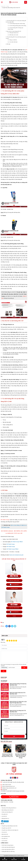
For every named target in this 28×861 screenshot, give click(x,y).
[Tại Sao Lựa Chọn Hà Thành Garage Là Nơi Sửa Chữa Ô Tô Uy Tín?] (7, 748)
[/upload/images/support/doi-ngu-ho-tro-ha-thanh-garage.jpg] (14, 600)
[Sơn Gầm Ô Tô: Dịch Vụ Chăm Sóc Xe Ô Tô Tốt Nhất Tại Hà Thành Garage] (21, 748)
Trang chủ (3, 6)
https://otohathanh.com (11, 788)
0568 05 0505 (8, 784)
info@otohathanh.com (10, 786)
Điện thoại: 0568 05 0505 (14, 580)
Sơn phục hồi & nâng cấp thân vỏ (9, 807)
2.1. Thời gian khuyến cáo (13, 32)
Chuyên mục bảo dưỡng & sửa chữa (9, 825)
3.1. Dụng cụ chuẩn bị (12, 39)
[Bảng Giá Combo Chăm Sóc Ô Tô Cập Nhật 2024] (5, 696)
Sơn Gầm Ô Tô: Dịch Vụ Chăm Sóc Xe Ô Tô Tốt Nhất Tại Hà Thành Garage (20, 755)
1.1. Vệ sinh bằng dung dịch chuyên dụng (16, 23)
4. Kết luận (8, 44)
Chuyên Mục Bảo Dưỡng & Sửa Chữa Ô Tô (11, 7)
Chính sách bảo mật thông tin (8, 847)
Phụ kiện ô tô (4, 814)
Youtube (14, 615)
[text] (16, 640)
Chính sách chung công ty (7, 845)
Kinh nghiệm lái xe (6, 836)
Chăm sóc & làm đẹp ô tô (7, 812)
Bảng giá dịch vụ (5, 818)
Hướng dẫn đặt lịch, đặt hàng (8, 851)
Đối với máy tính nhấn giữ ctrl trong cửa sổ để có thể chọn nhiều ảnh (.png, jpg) (13, 665)
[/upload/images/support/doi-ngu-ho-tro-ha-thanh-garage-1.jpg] (14, 570)
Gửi (3, 671)
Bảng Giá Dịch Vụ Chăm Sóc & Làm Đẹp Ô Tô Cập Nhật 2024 (18, 702)
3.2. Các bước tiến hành (12, 41)
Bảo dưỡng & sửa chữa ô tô (7, 810)
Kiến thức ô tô (5, 834)
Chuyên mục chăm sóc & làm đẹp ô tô (10, 830)
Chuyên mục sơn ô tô (6, 828)
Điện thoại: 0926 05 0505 (14, 607)
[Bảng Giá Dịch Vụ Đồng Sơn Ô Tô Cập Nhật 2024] (5, 714)
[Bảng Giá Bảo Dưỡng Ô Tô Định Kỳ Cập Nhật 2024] (5, 687)
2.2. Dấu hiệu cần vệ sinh (13, 34)
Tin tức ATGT (4, 840)
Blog (8, 6)
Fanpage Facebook (14, 588)
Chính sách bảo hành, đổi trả (8, 849)
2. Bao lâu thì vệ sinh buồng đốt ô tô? (13, 31)
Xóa (24, 667)
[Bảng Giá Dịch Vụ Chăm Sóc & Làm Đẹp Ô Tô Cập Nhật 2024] (5, 705)
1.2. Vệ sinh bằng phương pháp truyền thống (17, 25)
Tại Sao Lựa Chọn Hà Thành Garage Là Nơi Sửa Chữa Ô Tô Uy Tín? (7, 755)
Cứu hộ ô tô (4, 816)
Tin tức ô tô (4, 832)
